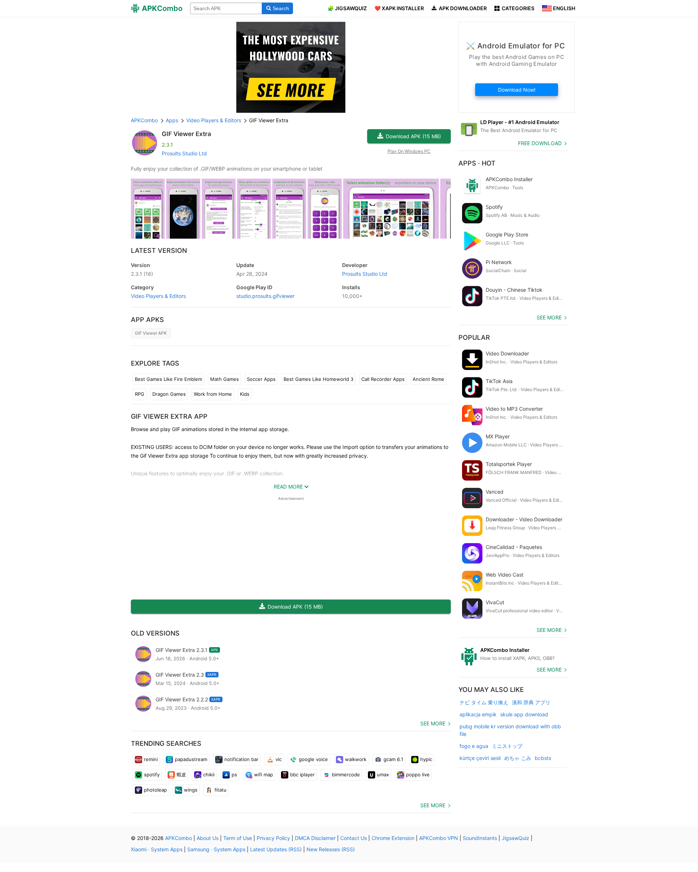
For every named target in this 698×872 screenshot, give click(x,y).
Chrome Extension (393, 838)
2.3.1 (142, 274)
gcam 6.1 (393, 759)
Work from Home (213, 394)
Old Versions (155, 633)
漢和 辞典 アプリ (531, 702)
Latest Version (159, 250)
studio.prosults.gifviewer (265, 296)
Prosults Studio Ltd (184, 153)
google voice (313, 759)
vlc (279, 759)
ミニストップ (507, 746)
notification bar (241, 759)
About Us (207, 838)
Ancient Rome (428, 379)
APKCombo (144, 120)
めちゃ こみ (517, 758)
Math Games (224, 379)
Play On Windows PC (409, 151)
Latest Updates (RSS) (276, 849)
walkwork (355, 759)
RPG (139, 394)
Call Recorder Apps (383, 379)
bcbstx (543, 758)
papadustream (191, 759)
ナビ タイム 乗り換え (484, 702)
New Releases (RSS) (330, 849)
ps (234, 774)
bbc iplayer (302, 774)
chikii (208, 774)
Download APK (413, 136)
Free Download (540, 143)
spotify (152, 774)
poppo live (418, 774)
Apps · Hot (477, 163)
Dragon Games (169, 394)
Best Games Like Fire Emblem (168, 379)
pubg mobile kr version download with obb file (510, 730)
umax (383, 774)
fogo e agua (474, 746)
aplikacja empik (478, 714)
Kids (244, 394)
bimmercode (346, 774)
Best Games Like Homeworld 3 (318, 379)
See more (432, 723)
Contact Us (353, 838)
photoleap (155, 790)
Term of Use (237, 838)
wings (190, 790)
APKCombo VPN (438, 838)
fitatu (220, 790)
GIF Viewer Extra (186, 134)
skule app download (524, 714)
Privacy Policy (273, 838)
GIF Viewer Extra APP (169, 416)
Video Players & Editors (158, 296)
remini (151, 759)
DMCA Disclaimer (315, 838)
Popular (474, 337)
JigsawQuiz (515, 838)
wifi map (263, 774)
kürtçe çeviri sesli (480, 758)
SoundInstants (480, 838)
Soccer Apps (261, 379)
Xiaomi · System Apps (156, 849)
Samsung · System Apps (216, 849)
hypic (426, 759)
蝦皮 (181, 774)
